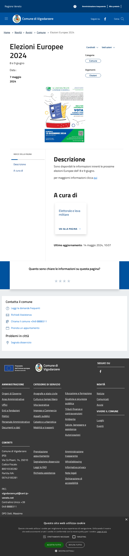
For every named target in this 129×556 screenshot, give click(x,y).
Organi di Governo (11, 393)
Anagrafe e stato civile (45, 393)
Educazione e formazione (78, 393)
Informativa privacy (75, 467)
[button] (44, 537)
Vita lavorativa (41, 405)
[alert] (64, 536)
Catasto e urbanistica (45, 422)
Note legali (71, 473)
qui (95, 178)
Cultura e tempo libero (45, 399)
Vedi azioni (107, 47)
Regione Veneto (13, 6)
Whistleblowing (73, 461)
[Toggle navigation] (6, 18)
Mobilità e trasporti (44, 427)
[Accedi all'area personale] (75, 6)
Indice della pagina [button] (23, 154)
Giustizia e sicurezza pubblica (76, 401)
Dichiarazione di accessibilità (73, 481)
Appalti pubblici (42, 416)
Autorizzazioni (72, 435)
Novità (18, 32)
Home (7, 32)
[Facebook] (104, 19)
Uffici (4, 405)
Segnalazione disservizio (46, 461)
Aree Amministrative (13, 399)
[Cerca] (122, 19)
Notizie (100, 393)
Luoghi (100, 420)
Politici (5, 416)
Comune (41, 32)
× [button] (126, 519)
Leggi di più (102, 531)
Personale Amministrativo (16, 422)
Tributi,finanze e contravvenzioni (73, 411)
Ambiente (70, 419)
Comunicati (103, 399)
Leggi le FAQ (40, 467)
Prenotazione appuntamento (41, 454)
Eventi (100, 426)
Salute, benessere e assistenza (75, 427)
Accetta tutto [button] (54, 545)
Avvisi (29, 32)
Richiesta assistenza (44, 473)
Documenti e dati (11, 427)
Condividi (90, 47)
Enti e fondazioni (11, 410)
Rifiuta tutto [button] (75, 545)
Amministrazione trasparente (74, 454)
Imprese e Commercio (45, 410)
